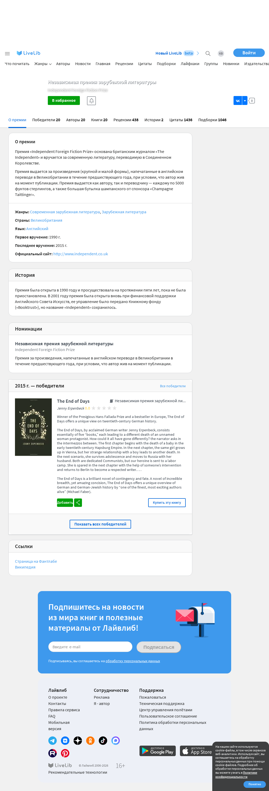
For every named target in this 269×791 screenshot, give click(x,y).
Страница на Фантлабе (36, 561)
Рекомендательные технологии (77, 772)
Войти (249, 53)
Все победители (173, 386)
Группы (211, 63)
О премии (17, 119)
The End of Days (73, 401)
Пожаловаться (152, 697)
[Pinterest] (65, 753)
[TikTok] (103, 740)
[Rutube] (52, 753)
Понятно (255, 784)
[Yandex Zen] (78, 740)
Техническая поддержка (161, 703)
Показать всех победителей (100, 524)
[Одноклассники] (90, 740)
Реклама (102, 697)
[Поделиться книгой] (78, 502)
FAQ (51, 716)
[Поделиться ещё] (244, 100)
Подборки (166, 63)
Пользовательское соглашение (168, 716)
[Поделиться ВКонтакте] (238, 100)
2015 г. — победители (39, 385)
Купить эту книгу (167, 502)
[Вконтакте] (65, 740)
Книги (99, 119)
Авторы (63, 63)
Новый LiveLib (174, 53)
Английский (37, 228)
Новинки (231, 63)
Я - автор (102, 703)
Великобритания (46, 220)
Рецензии (124, 63)
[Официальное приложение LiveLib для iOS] (198, 751)
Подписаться (158, 647)
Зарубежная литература (124, 211)
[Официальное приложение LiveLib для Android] (157, 751)
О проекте (57, 697)
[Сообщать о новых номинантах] (91, 100)
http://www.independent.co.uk (80, 253)
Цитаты (145, 63)
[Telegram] (52, 740)
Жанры (41, 63)
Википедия (25, 567)
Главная (103, 63)
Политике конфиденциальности (236, 775)
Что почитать (17, 63)
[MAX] (115, 740)
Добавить (65, 502)
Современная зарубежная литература (65, 211)
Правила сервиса (64, 709)
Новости (83, 63)
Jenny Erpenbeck (70, 408)
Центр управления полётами (165, 709)
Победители (46, 119)
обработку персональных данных (133, 661)
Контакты (57, 703)
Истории (153, 119)
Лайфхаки (190, 63)
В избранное (64, 100)
